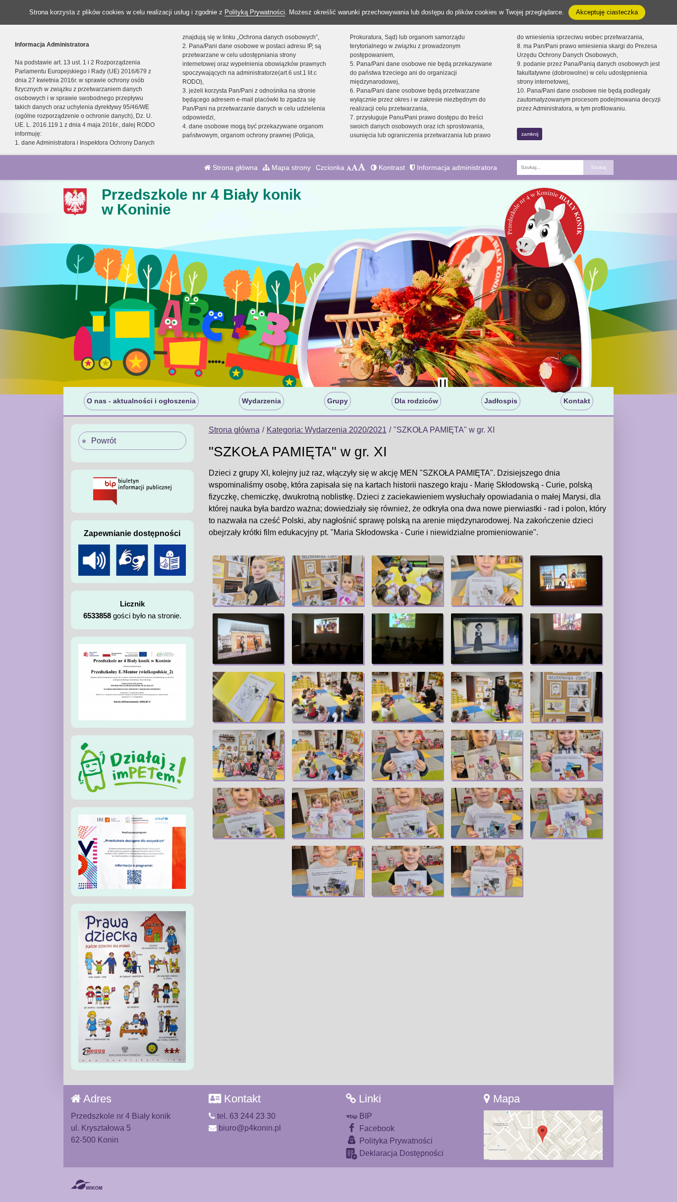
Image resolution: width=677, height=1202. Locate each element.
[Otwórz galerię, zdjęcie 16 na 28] (248, 755)
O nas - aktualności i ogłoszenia (141, 401)
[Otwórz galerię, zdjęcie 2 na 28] (327, 580)
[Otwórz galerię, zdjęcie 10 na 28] (566, 638)
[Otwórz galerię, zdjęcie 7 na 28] (327, 638)
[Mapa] (543, 1134)
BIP (364, 1116)
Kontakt (577, 401)
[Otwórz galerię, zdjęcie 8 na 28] (407, 638)
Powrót (103, 441)
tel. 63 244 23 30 (245, 1116)
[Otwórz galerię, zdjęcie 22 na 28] (327, 813)
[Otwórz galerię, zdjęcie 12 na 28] (327, 697)
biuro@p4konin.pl (249, 1128)
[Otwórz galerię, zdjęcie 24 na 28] (486, 813)
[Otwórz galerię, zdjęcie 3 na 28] (407, 580)
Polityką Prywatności (255, 12)
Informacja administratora (456, 167)
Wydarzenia (261, 401)
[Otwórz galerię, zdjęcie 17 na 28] (327, 755)
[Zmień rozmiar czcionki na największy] (362, 167)
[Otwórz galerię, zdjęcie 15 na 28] (566, 697)
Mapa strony (290, 167)
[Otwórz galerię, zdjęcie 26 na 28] (327, 871)
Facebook (376, 1128)
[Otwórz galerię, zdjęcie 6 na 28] (248, 638)
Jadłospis (500, 401)
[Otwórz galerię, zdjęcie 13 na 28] (407, 697)
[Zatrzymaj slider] (443, 384)
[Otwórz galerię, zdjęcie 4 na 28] (486, 580)
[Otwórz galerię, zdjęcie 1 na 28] (248, 580)
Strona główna (234, 167)
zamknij (529, 134)
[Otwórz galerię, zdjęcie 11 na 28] (248, 697)
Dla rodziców (416, 401)
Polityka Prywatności (395, 1141)
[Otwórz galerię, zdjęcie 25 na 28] (566, 813)
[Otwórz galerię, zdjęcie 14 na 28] (486, 697)
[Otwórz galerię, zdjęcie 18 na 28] (407, 755)
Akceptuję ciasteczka (607, 12)
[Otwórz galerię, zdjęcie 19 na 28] (486, 755)
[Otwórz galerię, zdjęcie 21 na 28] (248, 813)
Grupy (337, 401)
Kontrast (391, 167)
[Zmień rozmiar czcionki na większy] (354, 167)
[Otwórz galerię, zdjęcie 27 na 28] (407, 871)
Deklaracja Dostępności (400, 1153)
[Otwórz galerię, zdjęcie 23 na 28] (407, 813)
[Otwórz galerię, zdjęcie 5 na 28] (566, 580)
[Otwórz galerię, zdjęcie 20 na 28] (566, 755)
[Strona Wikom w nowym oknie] (86, 1185)
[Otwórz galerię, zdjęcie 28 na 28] (486, 871)
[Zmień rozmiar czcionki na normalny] (348, 167)
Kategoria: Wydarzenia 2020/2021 (327, 430)
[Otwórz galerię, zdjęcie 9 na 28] (486, 638)
